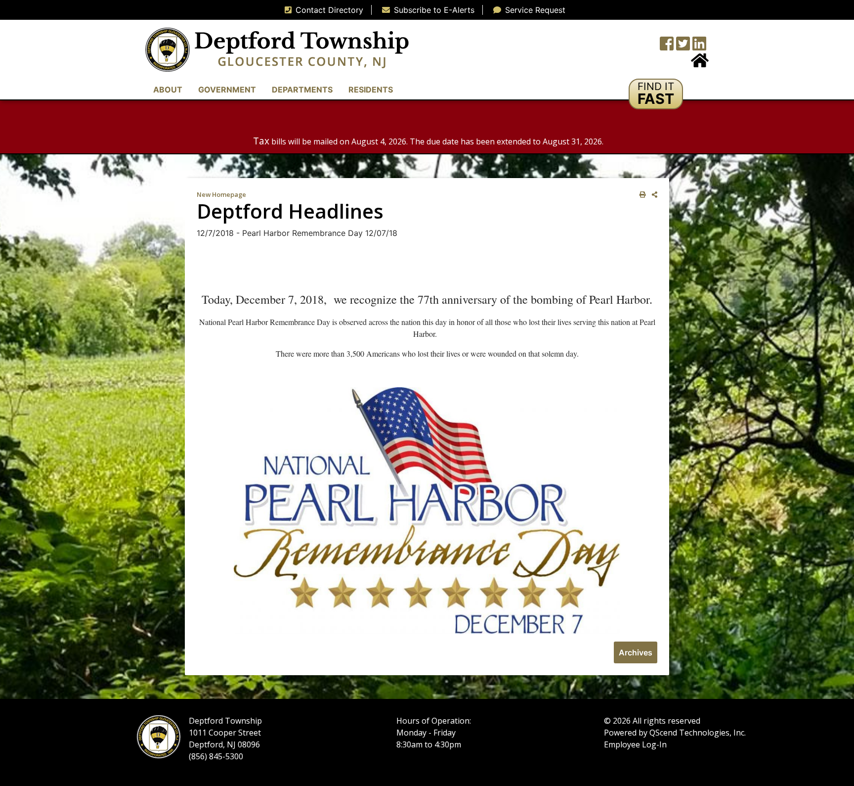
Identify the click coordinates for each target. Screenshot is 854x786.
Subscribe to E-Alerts (434, 10)
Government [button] (227, 89)
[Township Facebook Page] (667, 46)
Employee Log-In (635, 744)
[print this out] (641, 194)
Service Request (535, 10)
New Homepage (221, 194)
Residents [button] (370, 89)
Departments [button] (302, 89)
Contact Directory (329, 10)
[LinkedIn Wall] (699, 46)
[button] (656, 94)
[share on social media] (652, 194)
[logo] (277, 49)
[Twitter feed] (683, 46)
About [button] (167, 89)
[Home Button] (700, 63)
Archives (635, 652)
